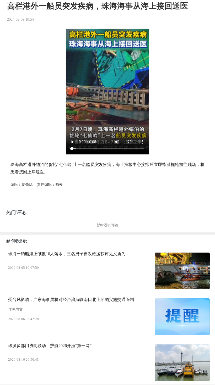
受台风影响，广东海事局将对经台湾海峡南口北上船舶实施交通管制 (71, 299)
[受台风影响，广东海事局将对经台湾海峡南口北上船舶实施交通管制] (182, 316)
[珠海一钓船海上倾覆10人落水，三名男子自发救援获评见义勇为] (182, 271)
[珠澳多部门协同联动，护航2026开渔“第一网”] (182, 362)
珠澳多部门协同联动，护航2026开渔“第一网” (50, 345)
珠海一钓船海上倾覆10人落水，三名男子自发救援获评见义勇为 (67, 254)
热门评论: (16, 212)
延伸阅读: (16, 241)
